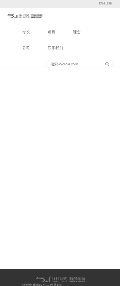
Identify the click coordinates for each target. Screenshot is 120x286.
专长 (26, 32)
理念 (77, 32)
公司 (26, 48)
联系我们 (55, 48)
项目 (52, 32)
